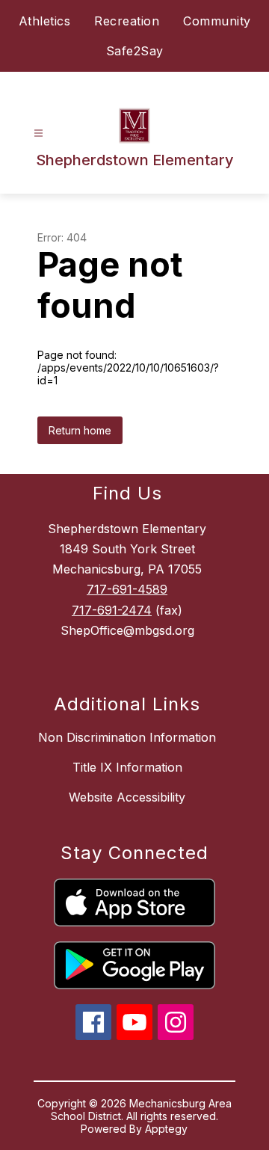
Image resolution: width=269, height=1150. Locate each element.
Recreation (126, 20)
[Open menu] (38, 133)
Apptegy (166, 1128)
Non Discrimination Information (127, 737)
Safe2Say (135, 50)
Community (217, 20)
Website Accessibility (127, 797)
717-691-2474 (112, 610)
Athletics (45, 20)
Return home (80, 430)
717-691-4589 (127, 589)
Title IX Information (127, 767)
